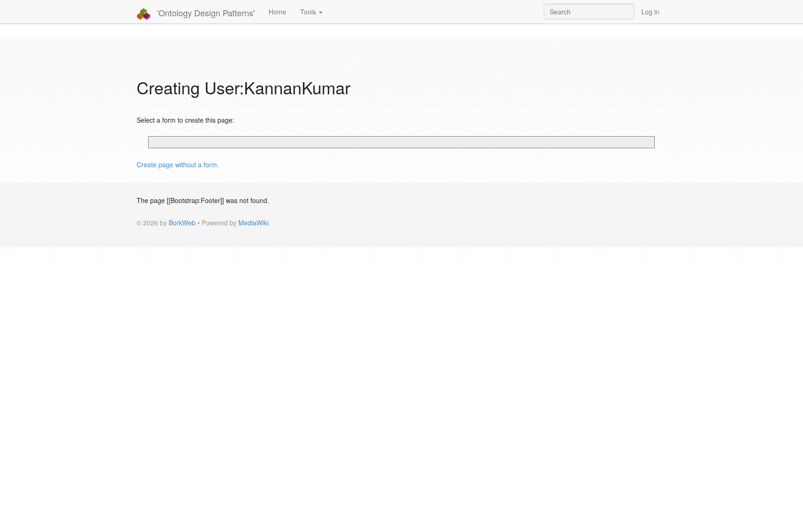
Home (277, 11)
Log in (650, 11)
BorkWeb (182, 222)
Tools (309, 11)
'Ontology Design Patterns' (205, 13)
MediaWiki (253, 222)
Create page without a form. (178, 164)
